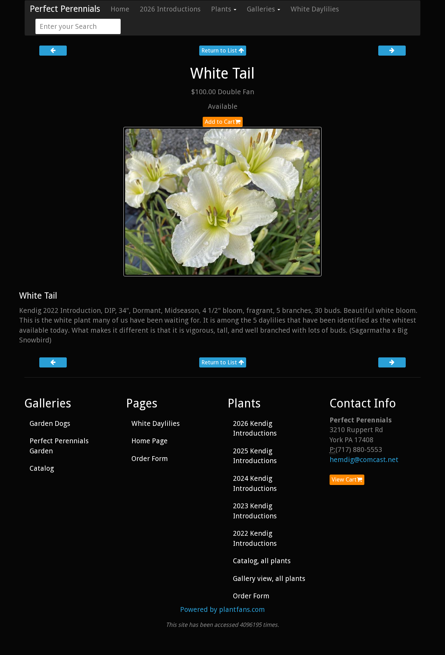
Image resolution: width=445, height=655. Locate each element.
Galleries (262, 9)
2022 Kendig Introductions (255, 538)
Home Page (149, 441)
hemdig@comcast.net (364, 459)
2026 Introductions (170, 9)
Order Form (149, 458)
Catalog (42, 468)
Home (120, 9)
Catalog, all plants (262, 561)
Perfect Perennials (65, 9)
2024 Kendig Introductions (255, 483)
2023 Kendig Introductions (255, 511)
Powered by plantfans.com (222, 609)
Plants (222, 9)
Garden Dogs (50, 423)
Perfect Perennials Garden (59, 446)
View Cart (344, 479)
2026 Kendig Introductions (255, 428)
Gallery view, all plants (269, 578)
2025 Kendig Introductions (255, 456)
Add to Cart (220, 121)
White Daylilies (315, 9)
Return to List (219, 50)
